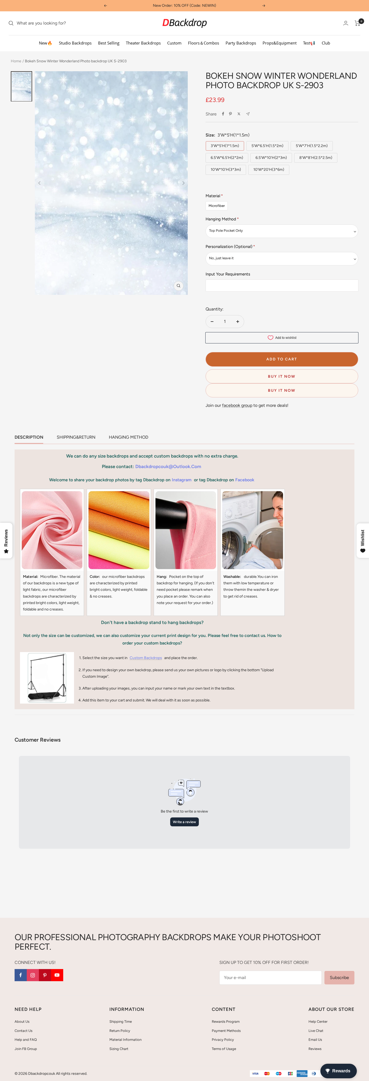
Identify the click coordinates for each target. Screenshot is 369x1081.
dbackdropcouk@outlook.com (168, 466)
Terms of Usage (224, 1049)
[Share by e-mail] (248, 114)
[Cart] (357, 23)
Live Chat (315, 1031)
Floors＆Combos (203, 43)
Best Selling (108, 43)
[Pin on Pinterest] (230, 114)
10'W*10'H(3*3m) (226, 169)
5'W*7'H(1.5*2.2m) (312, 146)
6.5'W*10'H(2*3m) (271, 157)
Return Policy (119, 1031)
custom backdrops (146, 658)
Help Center (317, 1021)
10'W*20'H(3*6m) (268, 169)
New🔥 (45, 43)
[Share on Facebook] (223, 114)
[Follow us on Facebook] (21, 975)
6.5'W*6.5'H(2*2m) (227, 157)
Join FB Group (26, 1049)
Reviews (314, 1049)
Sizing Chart (118, 1049)
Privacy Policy (223, 1040)
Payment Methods (226, 1031)
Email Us (315, 1040)
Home (16, 61)
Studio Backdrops (75, 43)
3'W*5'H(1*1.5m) (225, 146)
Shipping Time (120, 1021)
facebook (244, 479)
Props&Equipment (280, 43)
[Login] (345, 23)
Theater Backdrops (143, 43)
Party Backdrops (241, 43)
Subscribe (339, 977)
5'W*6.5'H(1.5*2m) (267, 146)
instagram (182, 479)
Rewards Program (226, 1021)
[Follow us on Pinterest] (45, 975)
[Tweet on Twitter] (239, 114)
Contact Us (23, 1031)
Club (326, 43)
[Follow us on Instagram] (33, 975)
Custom (174, 43)
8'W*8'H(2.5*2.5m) (315, 157)
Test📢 (309, 43)
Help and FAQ (26, 1040)
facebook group (237, 405)
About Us (22, 1021)
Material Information (125, 1040)
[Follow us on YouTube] (57, 975)
